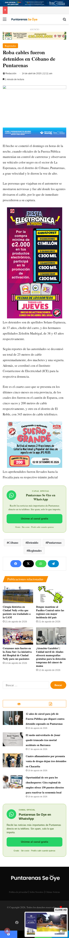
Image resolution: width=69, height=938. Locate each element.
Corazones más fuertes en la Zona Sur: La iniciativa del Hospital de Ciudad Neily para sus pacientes (17, 653)
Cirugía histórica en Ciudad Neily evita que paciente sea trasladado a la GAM (17, 612)
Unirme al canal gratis (34, 518)
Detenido (32, 542)
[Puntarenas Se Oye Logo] (24, 19)
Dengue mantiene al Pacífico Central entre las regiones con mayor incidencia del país (50, 612)
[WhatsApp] (40, 563)
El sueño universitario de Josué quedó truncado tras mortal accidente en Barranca (43, 740)
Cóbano (13, 542)
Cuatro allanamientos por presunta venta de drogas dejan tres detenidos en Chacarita (46, 761)
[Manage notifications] (7, 931)
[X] (28, 563)
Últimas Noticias (52, 891)
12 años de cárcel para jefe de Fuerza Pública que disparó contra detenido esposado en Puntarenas (45, 719)
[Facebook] (15, 563)
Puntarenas (54, 542)
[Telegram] (53, 563)
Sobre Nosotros (36, 891)
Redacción (11, 73)
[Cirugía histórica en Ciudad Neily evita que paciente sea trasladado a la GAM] (18, 594)
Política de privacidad (18, 891)
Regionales (10, 45)
